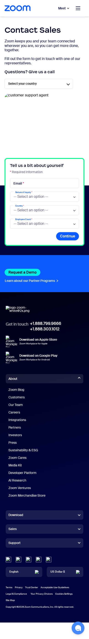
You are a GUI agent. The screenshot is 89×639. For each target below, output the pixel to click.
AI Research (17, 480)
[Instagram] (48, 559)
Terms (9, 587)
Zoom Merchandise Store (26, 495)
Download (15, 515)
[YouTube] (28, 559)
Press (12, 443)
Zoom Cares (17, 458)
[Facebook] (38, 559)
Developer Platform (22, 473)
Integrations (17, 420)
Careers (14, 412)
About (12, 379)
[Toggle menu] (78, 8)
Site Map (10, 600)
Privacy (19, 587)
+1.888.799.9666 (45, 323)
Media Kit (15, 465)
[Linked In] (8, 559)
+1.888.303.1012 (44, 329)
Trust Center (31, 587)
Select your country (22, 84)
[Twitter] (18, 559)
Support (14, 544)
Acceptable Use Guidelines (55, 587)
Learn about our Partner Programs (32, 281)
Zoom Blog (16, 390)
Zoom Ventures (19, 488)
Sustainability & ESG (23, 450)
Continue (67, 236)
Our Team (15, 405)
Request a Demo (24, 272)
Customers (16, 397)
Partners (14, 427)
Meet (62, 8)
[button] (78, 628)
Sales (12, 529)
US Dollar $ (57, 572)
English (13, 572)
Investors (15, 435)
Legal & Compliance (16, 593)
